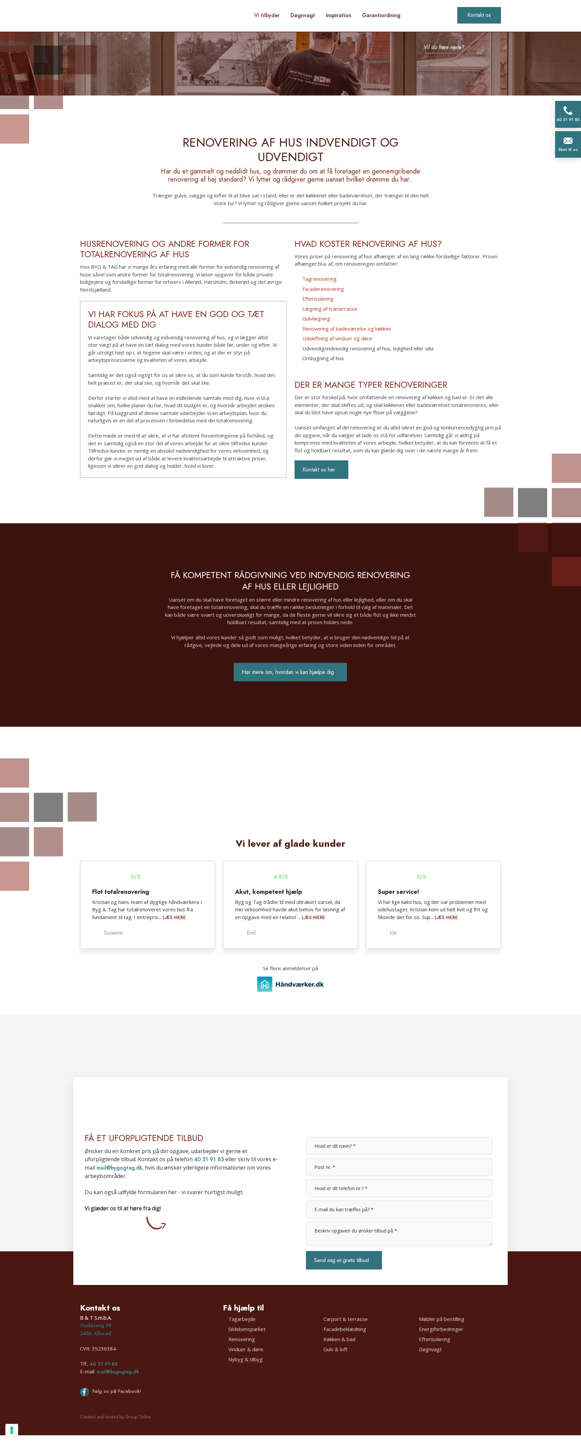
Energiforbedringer (441, 1329)
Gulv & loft (335, 1349)
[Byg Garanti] (261, 1390)
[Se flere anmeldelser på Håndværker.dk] (290, 984)
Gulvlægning (316, 318)
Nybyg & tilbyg (245, 1359)
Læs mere (174, 917)
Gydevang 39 (95, 1325)
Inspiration (338, 15)
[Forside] (147, 16)
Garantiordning (381, 15)
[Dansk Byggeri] (344, 1390)
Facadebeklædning (344, 1329)
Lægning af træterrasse (329, 308)
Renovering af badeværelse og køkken (346, 328)
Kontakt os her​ (319, 469)
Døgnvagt (302, 15)
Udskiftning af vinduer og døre (337, 338)
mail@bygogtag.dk (119, 1168)
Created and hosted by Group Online (115, 1417)
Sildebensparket (247, 1329)
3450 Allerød (95, 1333)
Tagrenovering (319, 278)
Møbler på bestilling (441, 1319)
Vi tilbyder (267, 15)
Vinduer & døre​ (245, 1349)
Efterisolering (318, 298)
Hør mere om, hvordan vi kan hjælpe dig (288, 672)
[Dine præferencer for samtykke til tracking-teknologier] (11, 1430)
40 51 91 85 (209, 1159)
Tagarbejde (242, 1319)
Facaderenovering (323, 289)
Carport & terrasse (345, 1319)
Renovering (241, 1339)
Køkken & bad (339, 1339)
